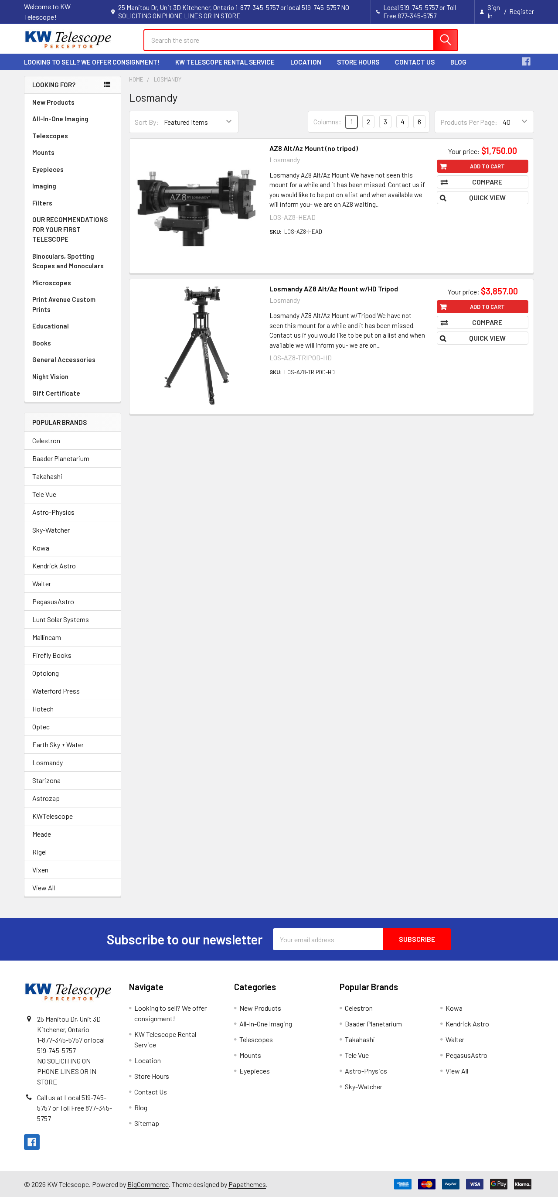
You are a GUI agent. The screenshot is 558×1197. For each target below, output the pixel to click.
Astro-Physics (53, 512)
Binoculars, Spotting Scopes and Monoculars (68, 261)
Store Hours (358, 62)
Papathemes (247, 1184)
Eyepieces (48, 169)
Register (521, 11)
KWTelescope (52, 816)
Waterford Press (56, 691)
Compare (487, 182)
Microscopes (51, 283)
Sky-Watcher (51, 530)
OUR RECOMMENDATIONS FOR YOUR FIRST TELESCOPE (70, 229)
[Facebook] (526, 61)
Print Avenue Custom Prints (63, 304)
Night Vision (50, 376)
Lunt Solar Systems (60, 619)
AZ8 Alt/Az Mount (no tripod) (313, 148)
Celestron (46, 440)
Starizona (46, 780)
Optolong (45, 673)
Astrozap (46, 798)
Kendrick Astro (54, 565)
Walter (41, 583)
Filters (42, 203)
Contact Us (415, 62)
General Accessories (63, 359)
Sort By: (147, 122)
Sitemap (146, 1123)
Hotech (43, 709)
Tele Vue (44, 494)
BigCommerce (148, 1184)
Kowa (40, 548)
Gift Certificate (56, 393)
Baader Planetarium (60, 458)
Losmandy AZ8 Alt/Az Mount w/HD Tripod (333, 288)
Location (305, 62)
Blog (458, 62)
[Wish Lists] (484, 40)
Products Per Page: (468, 122)
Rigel (39, 852)
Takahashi (47, 476)
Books (41, 343)
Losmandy (47, 762)
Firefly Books (51, 655)
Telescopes (50, 136)
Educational (50, 326)
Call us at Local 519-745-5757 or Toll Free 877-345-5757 (74, 1107)
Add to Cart (487, 166)
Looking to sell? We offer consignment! (92, 62)
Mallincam (46, 637)
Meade (41, 834)
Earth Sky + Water (58, 744)
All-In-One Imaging (60, 119)
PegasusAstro (53, 601)
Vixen (40, 869)
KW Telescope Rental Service (225, 62)
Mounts (43, 152)
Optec (41, 726)
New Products (53, 102)
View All (43, 887)
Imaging (44, 186)
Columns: (327, 121)
